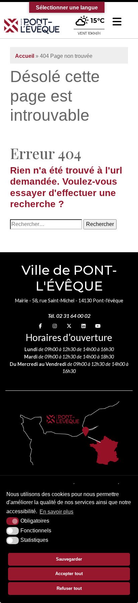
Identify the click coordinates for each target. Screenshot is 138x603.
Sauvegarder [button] (69, 559)
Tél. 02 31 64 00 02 (69, 315)
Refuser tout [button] (69, 588)
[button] (117, 21)
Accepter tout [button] (69, 573)
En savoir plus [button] (56, 512)
